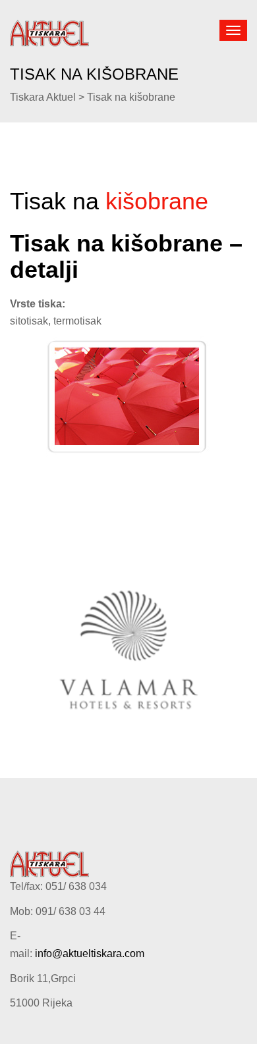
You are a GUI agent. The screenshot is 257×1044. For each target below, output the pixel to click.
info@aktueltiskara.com (89, 953)
